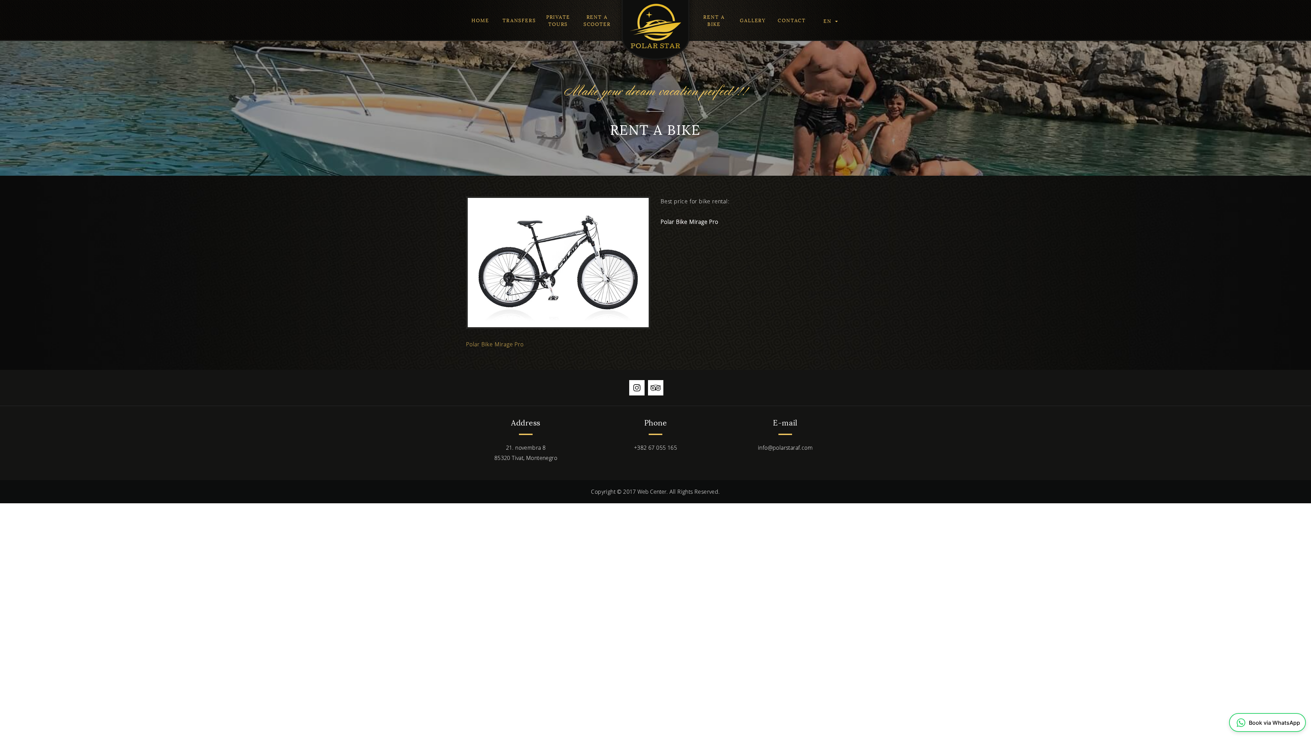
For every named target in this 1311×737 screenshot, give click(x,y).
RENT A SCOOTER (597, 20)
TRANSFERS (519, 20)
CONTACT (792, 20)
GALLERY (753, 20)
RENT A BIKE (713, 20)
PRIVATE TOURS (558, 20)
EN (828, 20)
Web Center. (652, 491)
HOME (480, 20)
